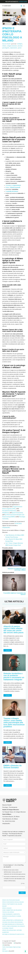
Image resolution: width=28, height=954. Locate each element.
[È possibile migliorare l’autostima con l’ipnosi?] (14, 582)
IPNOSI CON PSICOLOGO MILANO (11, 900)
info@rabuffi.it (6, 527)
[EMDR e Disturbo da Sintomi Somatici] (14, 754)
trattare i (12, 187)
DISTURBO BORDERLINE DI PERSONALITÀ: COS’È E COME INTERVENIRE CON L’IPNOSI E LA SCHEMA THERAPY (13, 926)
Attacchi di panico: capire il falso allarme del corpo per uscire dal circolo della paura (13, 629)
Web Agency (5, 951)
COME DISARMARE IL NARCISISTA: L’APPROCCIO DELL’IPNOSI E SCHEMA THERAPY (11, 916)
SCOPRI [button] (8, 650)
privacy (23, 874)
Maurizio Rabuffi (6, 43)
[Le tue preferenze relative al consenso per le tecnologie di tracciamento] (25, 951)
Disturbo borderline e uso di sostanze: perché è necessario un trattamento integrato (14, 676)
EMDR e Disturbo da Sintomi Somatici (12, 766)
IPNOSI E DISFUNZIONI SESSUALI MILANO (13, 902)
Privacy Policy (18, 943)
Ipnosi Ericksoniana (17, 512)
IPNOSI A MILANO (7, 908)
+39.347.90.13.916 (10, 821)
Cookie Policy (7, 945)
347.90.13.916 (23, 1)
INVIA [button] (22, 892)
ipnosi (19, 48)
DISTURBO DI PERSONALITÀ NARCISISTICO (13, 934)
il (11, 191)
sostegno (19, 43)
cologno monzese (12, 46)
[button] (14, 852)
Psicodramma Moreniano (9, 510)
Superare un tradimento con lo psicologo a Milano (17, 569)
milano (4, 46)
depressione (13, 48)
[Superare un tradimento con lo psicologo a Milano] (14, 558)
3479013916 (18, 523)
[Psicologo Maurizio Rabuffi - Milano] (10, 6)
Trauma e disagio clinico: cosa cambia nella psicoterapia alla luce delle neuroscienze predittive (14, 722)
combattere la (13, 185)
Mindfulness (5, 512)
